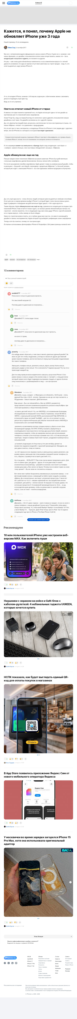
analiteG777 (16, 293)
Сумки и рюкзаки (42, 973)
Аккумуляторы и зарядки (45, 960)
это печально (31, 259)
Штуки (40, 971)
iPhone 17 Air (30, 966)
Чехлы (40, 969)
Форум (57, 966)
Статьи (57, 956)
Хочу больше (38, 936)
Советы (67, 956)
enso (16, 329)
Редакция (67, 969)
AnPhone (17, 500)
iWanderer (18, 392)
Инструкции (68, 958)
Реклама (67, 971)
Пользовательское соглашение (13, 985)
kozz (16, 316)
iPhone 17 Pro (31, 963)
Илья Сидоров (10, 763)
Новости (57, 959)
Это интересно (21, 259)
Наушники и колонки (43, 958)
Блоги (56, 963)
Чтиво (56, 970)
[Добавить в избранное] (67, 47)
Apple (6, 259)
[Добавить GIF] (11, 283)
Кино (56, 973)
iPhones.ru (30, 994)
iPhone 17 (30, 961)
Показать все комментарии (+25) (38, 519)
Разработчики (69, 963)
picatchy (15, 352)
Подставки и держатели (44, 977)
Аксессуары (58, 961)
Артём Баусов (10, 588)
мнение (12, 259)
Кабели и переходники (44, 975)
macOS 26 (30, 959)
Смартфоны (41, 963)
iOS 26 (29, 956)
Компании (58, 968)
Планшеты (41, 965)
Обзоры (40, 956)
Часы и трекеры (42, 967)
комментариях (18, 287)
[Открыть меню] (3, 3)
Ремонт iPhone (69, 965)
